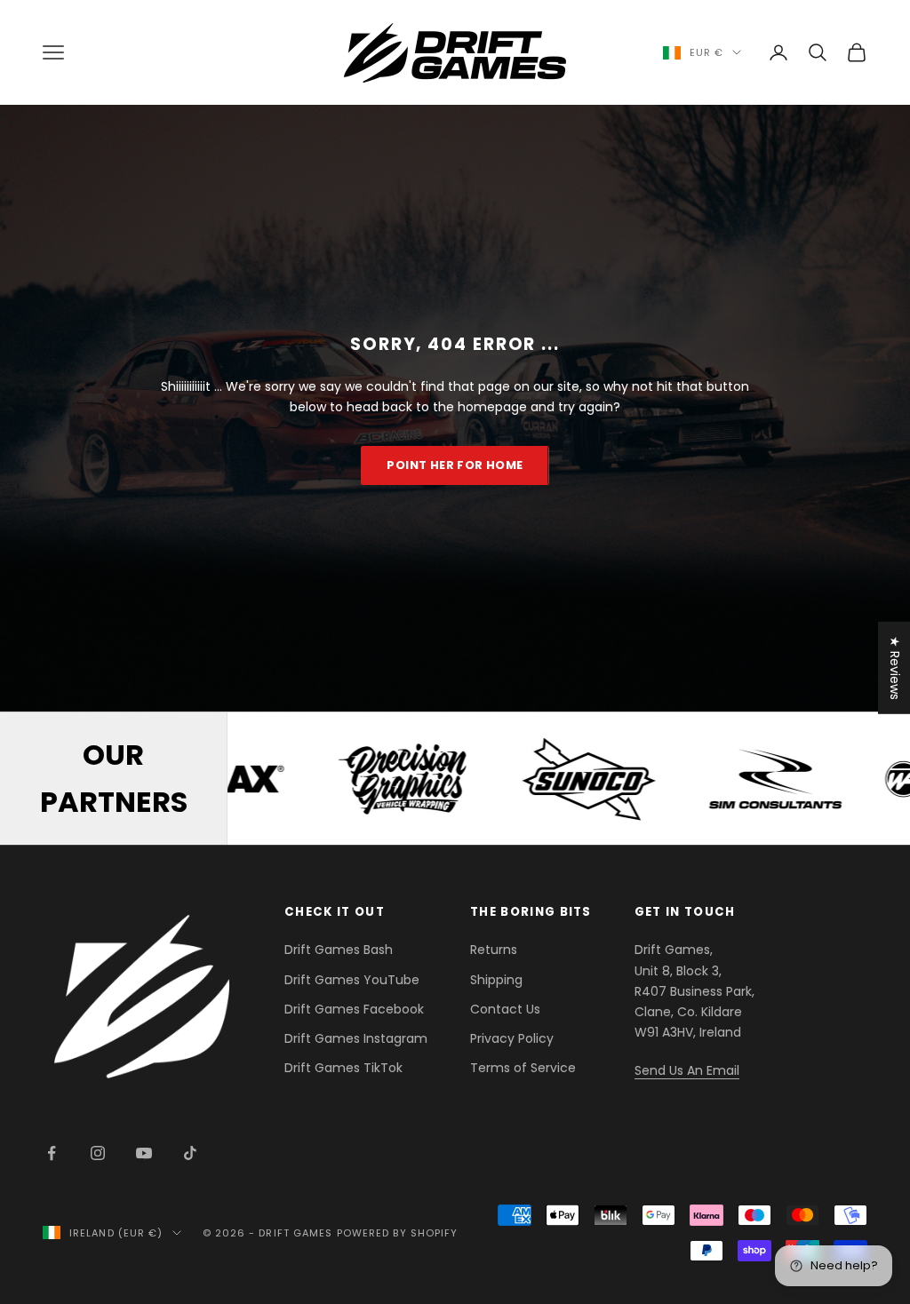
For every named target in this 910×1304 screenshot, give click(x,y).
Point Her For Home (455, 465)
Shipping (496, 980)
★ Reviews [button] (895, 668)
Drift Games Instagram (355, 1038)
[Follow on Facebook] (51, 1153)
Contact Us (505, 1009)
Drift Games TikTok (343, 1068)
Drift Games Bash (338, 949)
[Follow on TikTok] (190, 1153)
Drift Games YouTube (351, 980)
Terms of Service (523, 1068)
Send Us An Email (687, 1070)
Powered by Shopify (398, 1233)
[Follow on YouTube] (144, 1153)
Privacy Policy (512, 1038)
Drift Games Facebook (354, 1009)
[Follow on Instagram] (98, 1153)
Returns (493, 949)
